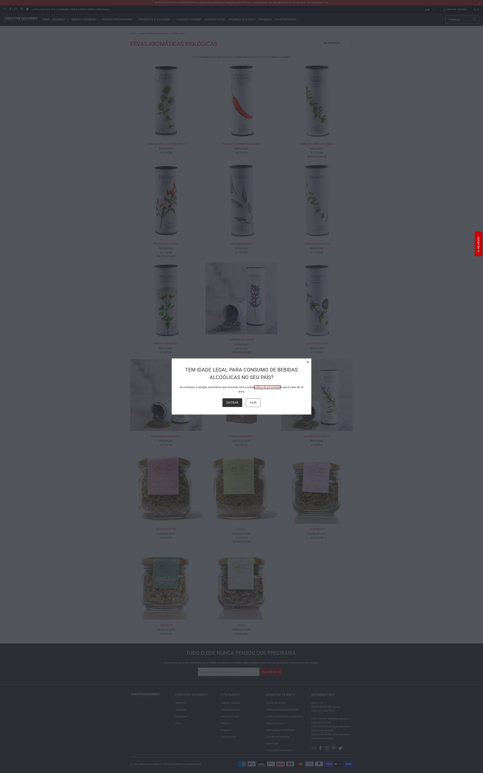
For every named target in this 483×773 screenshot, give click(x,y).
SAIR (253, 402)
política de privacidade (267, 387)
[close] (308, 361)
